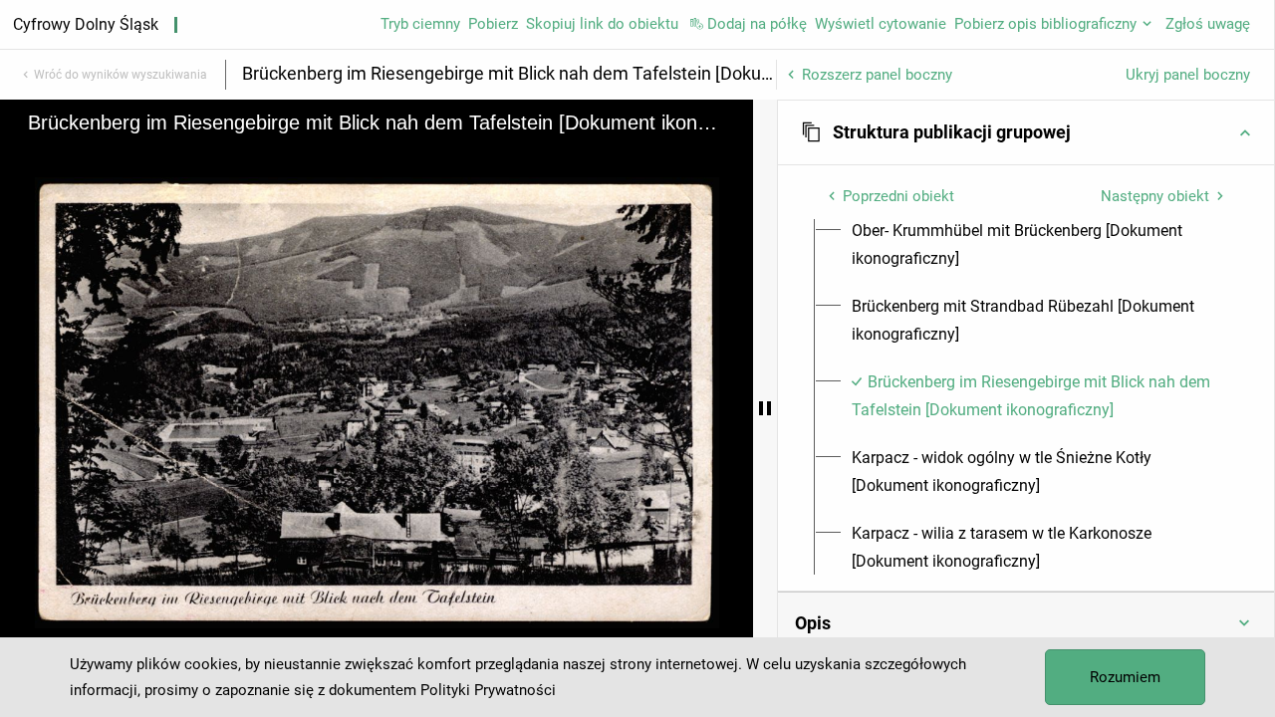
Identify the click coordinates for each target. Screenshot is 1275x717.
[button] (1026, 132)
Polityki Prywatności (488, 690)
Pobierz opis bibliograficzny (1045, 24)
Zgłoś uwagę (1207, 24)
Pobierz (493, 24)
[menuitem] (1037, 245)
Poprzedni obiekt (898, 196)
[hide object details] (765, 408)
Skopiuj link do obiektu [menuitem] (602, 24)
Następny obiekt (1155, 196)
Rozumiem (1125, 677)
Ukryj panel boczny (1188, 75)
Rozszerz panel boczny (877, 75)
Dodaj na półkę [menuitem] (757, 24)
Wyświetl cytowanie (880, 24)
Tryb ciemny (420, 24)
